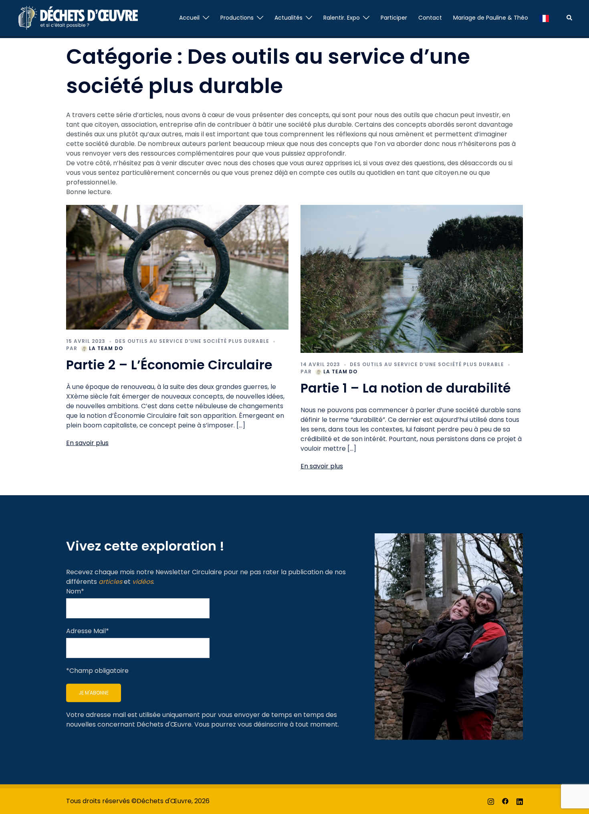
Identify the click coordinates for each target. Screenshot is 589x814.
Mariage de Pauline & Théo (490, 18)
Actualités (288, 18)
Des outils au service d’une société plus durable (192, 341)
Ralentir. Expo (341, 18)
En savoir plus (87, 442)
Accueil (189, 18)
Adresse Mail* (87, 631)
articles (110, 581)
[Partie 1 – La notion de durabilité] (412, 278)
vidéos (142, 581)
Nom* (75, 591)
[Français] (544, 18)
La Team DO (106, 348)
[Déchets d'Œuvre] (77, 17)
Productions (237, 18)
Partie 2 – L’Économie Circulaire (171, 365)
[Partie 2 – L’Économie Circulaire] (177, 266)
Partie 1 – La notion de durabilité (406, 388)
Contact (430, 18)
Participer (394, 18)
